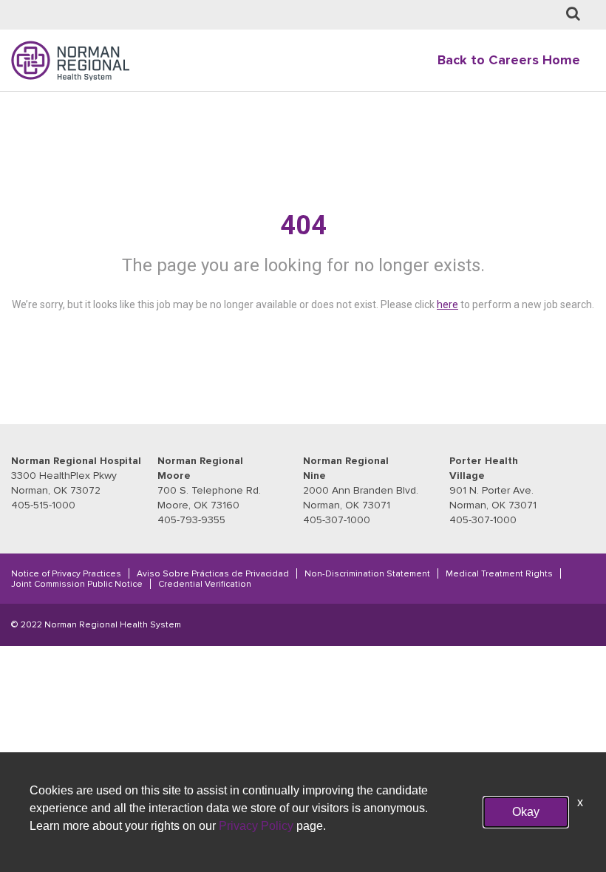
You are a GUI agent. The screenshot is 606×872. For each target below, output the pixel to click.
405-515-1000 (43, 505)
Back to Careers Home (509, 60)
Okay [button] (525, 811)
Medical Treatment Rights (499, 573)
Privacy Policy (256, 826)
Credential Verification (204, 584)
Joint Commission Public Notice (77, 584)
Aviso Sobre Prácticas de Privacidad (213, 573)
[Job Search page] (573, 14)
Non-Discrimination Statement (367, 573)
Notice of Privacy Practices (66, 573)
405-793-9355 (191, 520)
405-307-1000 (336, 520)
